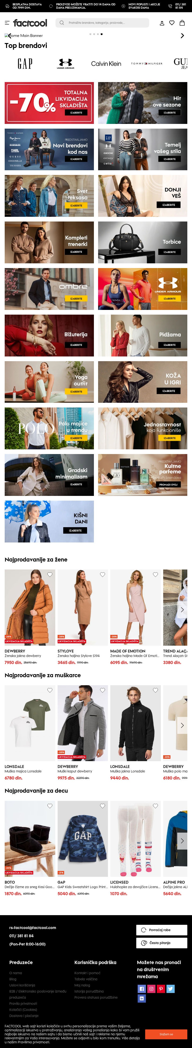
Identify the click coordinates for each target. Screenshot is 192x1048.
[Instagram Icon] (151, 989)
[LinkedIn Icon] (142, 998)
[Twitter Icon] (170, 989)
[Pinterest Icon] (161, 989)
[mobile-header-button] (162, 22)
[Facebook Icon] (142, 989)
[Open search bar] (62, 23)
